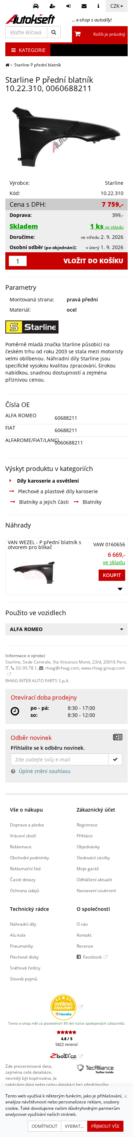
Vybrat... (74, 1126)
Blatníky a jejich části (44, 502)
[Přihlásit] (69, 6)
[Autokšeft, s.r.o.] (30, 19)
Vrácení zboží (23, 835)
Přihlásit (85, 835)
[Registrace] (53, 6)
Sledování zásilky (93, 857)
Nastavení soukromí (96, 890)
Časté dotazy (22, 879)
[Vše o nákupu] (99, 6)
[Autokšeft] (7, 64)
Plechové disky (24, 957)
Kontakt (84, 935)
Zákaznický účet (96, 809)
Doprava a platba (27, 824)
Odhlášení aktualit (94, 879)
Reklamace (21, 846)
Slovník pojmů (23, 979)
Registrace (87, 824)
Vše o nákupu (26, 809)
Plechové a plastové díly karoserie (58, 491)
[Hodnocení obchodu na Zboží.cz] (66, 1056)
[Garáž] (36, 6)
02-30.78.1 (26, 668)
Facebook (92, 957)
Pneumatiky (21, 946)
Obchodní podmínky (29, 857)
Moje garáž (88, 868)
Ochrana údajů (24, 890)
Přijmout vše (105, 1126)
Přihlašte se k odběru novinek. (48, 747)
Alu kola (18, 935)
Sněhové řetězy (25, 968)
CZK (115, 5)
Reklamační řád (25, 868)
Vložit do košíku (93, 261)
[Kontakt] (85, 6)
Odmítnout (44, 1126)
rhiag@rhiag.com (62, 668)
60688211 (66, 417)
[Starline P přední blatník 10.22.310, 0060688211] (66, 137)
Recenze (85, 946)
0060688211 (69, 442)
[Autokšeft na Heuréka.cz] (66, 1006)
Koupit (112, 575)
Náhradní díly (23, 924)
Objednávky (88, 846)
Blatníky (92, 502)
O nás (82, 924)
